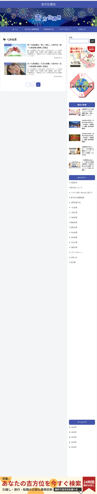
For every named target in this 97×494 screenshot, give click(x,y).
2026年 (74, 427)
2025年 (74, 432)
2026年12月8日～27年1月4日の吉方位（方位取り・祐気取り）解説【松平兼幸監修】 (88, 124)
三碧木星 (73, 217)
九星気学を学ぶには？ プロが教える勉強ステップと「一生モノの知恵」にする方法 (88, 151)
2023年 (74, 442)
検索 (70, 37)
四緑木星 (73, 222)
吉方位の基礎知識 (77, 197)
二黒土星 (73, 212)
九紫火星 (73, 247)
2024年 (74, 437)
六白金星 (73, 232)
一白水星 (73, 207)
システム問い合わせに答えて (81, 193)
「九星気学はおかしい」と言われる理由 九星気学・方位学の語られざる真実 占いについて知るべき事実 (88, 165)
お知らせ (73, 257)
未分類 (73, 262)
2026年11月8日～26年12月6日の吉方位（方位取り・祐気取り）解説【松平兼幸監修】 (88, 137)
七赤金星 (73, 237)
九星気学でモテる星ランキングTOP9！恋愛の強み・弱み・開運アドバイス (88, 112)
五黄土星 (73, 227)
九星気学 (73, 183)
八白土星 (73, 242)
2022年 (74, 447)
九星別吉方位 (75, 202)
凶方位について (76, 188)
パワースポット (76, 252)
